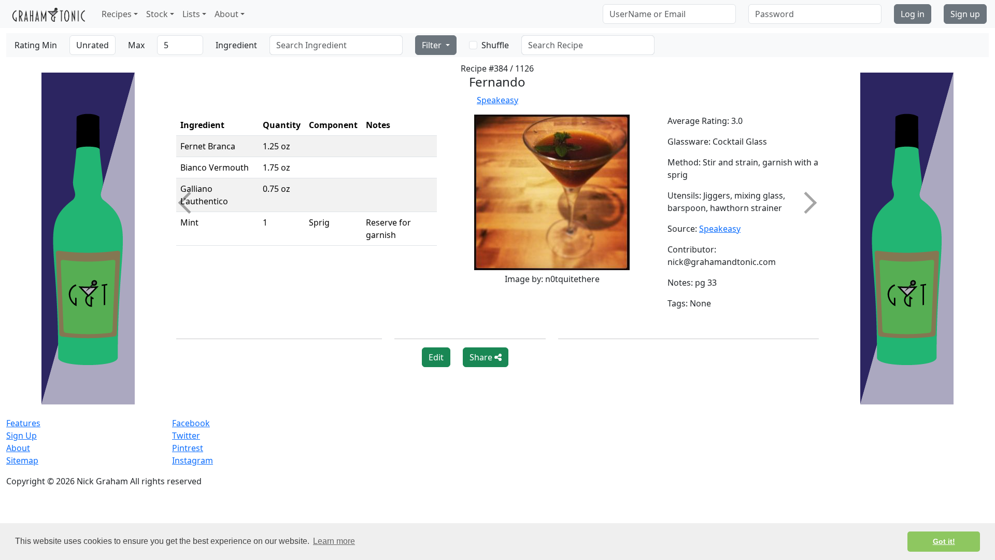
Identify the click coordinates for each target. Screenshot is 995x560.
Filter (433, 45)
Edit (436, 357)
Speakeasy (497, 100)
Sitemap (22, 460)
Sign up (965, 14)
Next (806, 203)
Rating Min (36, 45)
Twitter (186, 435)
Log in (913, 14)
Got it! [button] (944, 541)
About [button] (226, 14)
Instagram (192, 460)
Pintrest (187, 448)
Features (23, 423)
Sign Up (21, 435)
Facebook (191, 423)
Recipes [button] (117, 14)
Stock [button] (157, 14)
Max (136, 45)
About (18, 448)
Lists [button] (191, 14)
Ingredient (236, 45)
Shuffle (495, 45)
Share (482, 357)
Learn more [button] (334, 541)
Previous (189, 203)
